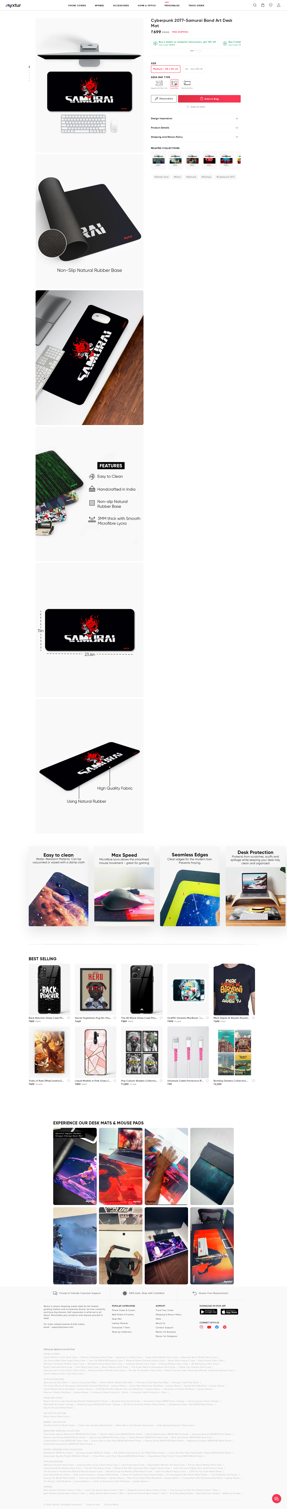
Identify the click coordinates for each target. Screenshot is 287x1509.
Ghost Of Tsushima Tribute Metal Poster (143, 1475)
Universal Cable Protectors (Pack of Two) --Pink (185, 1081)
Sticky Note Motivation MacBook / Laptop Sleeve (155, 1386)
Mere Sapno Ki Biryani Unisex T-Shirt (63, 1490)
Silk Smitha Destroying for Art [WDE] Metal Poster (140, 1453)
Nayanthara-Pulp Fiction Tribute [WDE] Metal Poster (175, 1456)
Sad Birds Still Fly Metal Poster (60, 1425)
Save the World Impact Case (171, 1471)
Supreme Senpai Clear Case (141, 1364)
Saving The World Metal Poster (60, 1478)
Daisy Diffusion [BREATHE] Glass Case (149, 1437)
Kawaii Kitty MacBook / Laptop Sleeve (204, 1386)
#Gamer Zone (162, 177)
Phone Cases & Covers (123, 1310)
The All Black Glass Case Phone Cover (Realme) (139, 1018)
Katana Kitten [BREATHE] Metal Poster (165, 1441)
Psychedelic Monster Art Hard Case (166, 1465)
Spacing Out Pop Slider (56, 1383)
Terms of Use (92, 1505)
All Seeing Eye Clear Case (205, 1364)
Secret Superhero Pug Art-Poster (93, 1018)
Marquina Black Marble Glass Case (107, 1370)
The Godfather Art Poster (224, 1475)
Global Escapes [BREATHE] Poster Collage (99, 1404)
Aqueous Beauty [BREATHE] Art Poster (212, 1434)
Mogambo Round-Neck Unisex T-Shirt (147, 1490)
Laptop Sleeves (120, 1323)
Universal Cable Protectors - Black (110, 1392)
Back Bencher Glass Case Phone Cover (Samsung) (47, 1018)
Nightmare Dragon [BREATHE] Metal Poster (209, 1441)
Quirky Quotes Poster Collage (203, 1401)
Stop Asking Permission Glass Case (175, 1425)
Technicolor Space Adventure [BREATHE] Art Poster (70, 1434)
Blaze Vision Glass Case (56, 1417)
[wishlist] (67, 1018)
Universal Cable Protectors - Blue (149, 1392)
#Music (177, 177)
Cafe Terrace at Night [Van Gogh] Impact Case (198, 1468)
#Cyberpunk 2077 (226, 177)
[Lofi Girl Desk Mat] (192, 160)
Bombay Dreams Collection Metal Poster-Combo (232, 1081)
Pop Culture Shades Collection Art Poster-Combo (139, 1081)
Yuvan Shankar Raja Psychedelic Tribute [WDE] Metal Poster (200, 1453)
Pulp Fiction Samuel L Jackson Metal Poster (97, 1475)
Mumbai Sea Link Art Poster (126, 1401)
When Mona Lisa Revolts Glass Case (135, 1425)
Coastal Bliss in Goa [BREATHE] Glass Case (66, 1441)
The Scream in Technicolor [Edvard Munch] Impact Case (73, 1471)
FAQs (158, 1319)
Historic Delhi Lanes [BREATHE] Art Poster (121, 1434)
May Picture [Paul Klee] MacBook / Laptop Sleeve (153, 1478)
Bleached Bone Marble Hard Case (199, 1357)
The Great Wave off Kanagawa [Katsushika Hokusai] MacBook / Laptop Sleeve (85, 1386)
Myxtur (55, 1505)
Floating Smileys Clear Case (174, 1364)
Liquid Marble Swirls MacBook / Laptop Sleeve (68, 1389)
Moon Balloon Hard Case (115, 1367)
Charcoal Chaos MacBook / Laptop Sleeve (102, 1478)
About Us (160, 1323)
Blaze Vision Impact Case (182, 1361)
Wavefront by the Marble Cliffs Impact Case (129, 1471)
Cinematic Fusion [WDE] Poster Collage (164, 1401)
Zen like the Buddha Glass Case (145, 1370)
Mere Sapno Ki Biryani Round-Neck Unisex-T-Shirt (232, 1018)
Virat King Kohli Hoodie (182, 1493)
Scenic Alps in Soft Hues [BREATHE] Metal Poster (116, 1441)
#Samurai (191, 177)
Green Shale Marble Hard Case (162, 1357)
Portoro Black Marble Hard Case (205, 1465)
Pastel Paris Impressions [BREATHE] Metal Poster (69, 1444)
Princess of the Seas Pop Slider (153, 1383)
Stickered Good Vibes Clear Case (105, 1364)
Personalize (166, 98)
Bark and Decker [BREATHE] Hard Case (192, 1437)
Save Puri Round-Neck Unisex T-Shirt (147, 1493)
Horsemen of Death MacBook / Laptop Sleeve (188, 1389)
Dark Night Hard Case (87, 1367)
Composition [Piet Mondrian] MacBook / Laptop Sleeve (211, 1478)
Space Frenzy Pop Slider (84, 1383)
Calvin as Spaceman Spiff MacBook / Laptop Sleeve (120, 1481)
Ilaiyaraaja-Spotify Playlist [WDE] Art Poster (67, 1456)
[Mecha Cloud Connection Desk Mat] (226, 160)
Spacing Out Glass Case (129, 1357)
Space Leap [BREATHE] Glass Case (107, 1437)
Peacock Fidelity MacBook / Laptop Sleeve (66, 1392)
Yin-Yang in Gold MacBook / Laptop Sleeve (67, 1481)
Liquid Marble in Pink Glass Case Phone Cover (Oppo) (93, 1081)
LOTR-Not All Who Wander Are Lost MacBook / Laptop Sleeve (128, 1389)
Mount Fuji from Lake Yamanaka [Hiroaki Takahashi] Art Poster (76, 1401)
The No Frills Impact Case (98, 1468)
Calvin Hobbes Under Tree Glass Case (64, 1374)
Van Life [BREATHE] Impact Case (106, 1361)
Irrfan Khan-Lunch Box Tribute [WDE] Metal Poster (119, 1456)
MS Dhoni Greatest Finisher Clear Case (64, 1364)
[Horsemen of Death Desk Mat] (209, 160)
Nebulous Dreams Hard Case (59, 1465)
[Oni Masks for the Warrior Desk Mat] (158, 160)
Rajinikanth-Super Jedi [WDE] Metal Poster (191, 1404)
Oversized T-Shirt (121, 1328)
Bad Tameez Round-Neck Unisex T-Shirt (65, 1493)
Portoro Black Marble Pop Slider (117, 1383)
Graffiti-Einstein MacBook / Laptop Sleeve (185, 1018)
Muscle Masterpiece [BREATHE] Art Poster (168, 1434)
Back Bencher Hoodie (208, 1493)
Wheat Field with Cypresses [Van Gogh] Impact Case (142, 1468)
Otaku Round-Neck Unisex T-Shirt (107, 1493)
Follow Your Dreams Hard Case (195, 1367)
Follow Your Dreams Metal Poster (96, 1425)
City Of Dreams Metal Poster (59, 1408)
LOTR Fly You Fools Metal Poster (206, 1471)
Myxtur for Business (166, 1332)
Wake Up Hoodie (232, 1493)
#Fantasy (206, 177)
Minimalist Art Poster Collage (59, 1404)
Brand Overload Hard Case (58, 1367)
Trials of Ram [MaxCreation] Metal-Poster (47, 1081)
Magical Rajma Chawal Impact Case (145, 1361)
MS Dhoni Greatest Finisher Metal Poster (145, 1404)
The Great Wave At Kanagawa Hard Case (153, 1367)
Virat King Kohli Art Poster (57, 1475)
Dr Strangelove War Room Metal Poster (187, 1475)
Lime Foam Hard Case (133, 1465)
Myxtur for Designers (166, 1336)
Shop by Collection (122, 1332)
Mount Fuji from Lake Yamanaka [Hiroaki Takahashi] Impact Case (199, 1370)
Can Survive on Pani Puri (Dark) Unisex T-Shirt (194, 1490)
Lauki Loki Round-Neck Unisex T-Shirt (105, 1490)
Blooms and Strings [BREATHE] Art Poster (65, 1437)
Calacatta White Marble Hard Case (63, 1468)
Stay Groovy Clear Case (211, 1361)
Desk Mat (117, 1319)
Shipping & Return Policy (168, 1315)
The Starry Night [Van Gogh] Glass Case (65, 1361)
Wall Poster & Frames (123, 1315)
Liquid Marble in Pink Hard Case (61, 1357)
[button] (77, 7)
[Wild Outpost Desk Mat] (175, 160)
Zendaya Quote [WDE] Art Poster (93, 1453)
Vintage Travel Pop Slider (186, 1383)
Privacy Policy (111, 1505)
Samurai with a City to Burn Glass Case (65, 1370)
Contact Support (164, 1328)
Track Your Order (165, 1310)
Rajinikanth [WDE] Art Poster (59, 1453)
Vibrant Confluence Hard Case (97, 1357)
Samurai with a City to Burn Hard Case (98, 1465)
